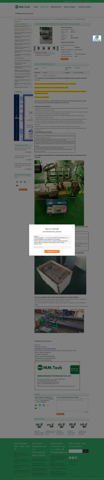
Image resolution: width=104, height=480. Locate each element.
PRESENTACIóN (52, 251)
